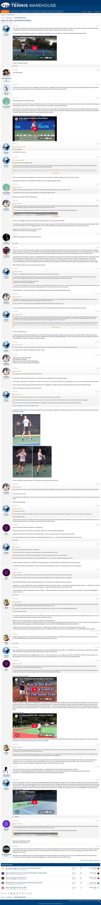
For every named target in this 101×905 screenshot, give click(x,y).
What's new (14, 11)
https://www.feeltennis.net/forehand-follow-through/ (27, 388)
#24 (98, 634)
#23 (98, 598)
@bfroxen (15, 220)
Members (25, 11)
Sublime (94, 869)
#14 (98, 341)
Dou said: (16, 547)
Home (96, 900)
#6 (98, 157)
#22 (98, 569)
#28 (98, 766)
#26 (98, 660)
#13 (98, 311)
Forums (5, 11)
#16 (98, 368)
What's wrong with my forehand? (16, 878)
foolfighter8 (8, 869)
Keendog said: (17, 314)
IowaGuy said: (17, 271)
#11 (98, 268)
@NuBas (21, 650)
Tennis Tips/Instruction (22, 869)
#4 (98, 98)
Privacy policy (87, 900)
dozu (95, 874)
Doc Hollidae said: (18, 160)
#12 (98, 293)
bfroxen (4, 22)
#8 (98, 200)
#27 (98, 744)
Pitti (6, 884)
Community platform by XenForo (50, 903)
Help (92, 900)
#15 (98, 355)
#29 (98, 780)
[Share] (97, 26)
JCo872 (94, 888)
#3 (98, 84)
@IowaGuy (68, 562)
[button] (19, 11)
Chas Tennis (93, 879)
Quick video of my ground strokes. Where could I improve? (24, 882)
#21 (98, 544)
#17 (98, 391)
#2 (98, 70)
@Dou (14, 650)
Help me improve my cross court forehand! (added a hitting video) (26, 873)
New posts (3, 14)
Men (43, 11)
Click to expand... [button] (56, 173)
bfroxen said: (17, 187)
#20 (98, 524)
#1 (98, 25)
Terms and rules (79, 900)
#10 (98, 247)
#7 (98, 184)
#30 (98, 820)
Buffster (7, 874)
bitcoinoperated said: (19, 147)
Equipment (35, 11)
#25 (98, 647)
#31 (98, 846)
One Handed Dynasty (91, 884)
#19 (98, 505)
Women (51, 11)
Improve (59, 11)
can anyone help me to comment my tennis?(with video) (23, 868)
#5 (98, 144)
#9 (98, 234)
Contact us (71, 900)
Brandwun (8, 879)
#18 (98, 484)
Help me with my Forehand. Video (16, 887)
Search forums (10, 14)
